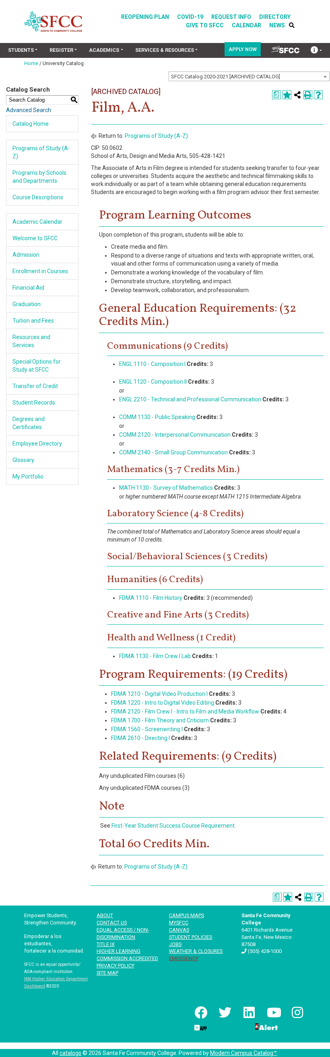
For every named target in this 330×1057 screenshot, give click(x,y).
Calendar (246, 25)
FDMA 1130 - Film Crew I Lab (155, 656)
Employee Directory (37, 443)
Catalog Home (30, 124)
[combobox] (249, 76)
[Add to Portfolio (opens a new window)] (287, 94)
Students (21, 50)
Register (61, 50)
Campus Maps (186, 915)
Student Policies (190, 937)
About (105, 915)
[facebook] (200, 1012)
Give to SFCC (205, 25)
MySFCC (178, 923)
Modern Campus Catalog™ (243, 1053)
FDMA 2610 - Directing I (140, 738)
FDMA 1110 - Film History (150, 598)
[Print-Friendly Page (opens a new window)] (307, 94)
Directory (275, 17)
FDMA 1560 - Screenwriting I (147, 729)
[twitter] (224, 1012)
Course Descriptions (37, 197)
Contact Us (112, 923)
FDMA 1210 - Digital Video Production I (159, 694)
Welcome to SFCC (35, 238)
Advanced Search (28, 110)
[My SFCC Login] (285, 49)
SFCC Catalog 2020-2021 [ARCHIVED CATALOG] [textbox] (225, 77)
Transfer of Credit (35, 386)
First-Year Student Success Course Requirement (173, 825)
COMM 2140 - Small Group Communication (173, 452)
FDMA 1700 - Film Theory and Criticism (160, 720)
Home (31, 63)
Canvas (179, 930)
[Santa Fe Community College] (53, 21)
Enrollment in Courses (40, 271)
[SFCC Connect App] (200, 1026)
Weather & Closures (196, 951)
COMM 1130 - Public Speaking (157, 417)
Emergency (183, 958)
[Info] (316, 51)
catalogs (70, 1053)
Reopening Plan (145, 17)
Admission (25, 254)
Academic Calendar (37, 222)
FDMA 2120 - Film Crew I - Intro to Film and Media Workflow (185, 711)
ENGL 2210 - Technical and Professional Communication (190, 399)
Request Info (231, 17)
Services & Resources (164, 50)
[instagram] (296, 1012)
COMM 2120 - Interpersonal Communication (175, 434)
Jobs (175, 944)
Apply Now (243, 49)
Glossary (23, 460)
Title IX (106, 944)
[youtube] (272, 1012)
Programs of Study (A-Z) (156, 136)
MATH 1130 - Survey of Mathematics (166, 488)
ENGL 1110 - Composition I (152, 364)
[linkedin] (248, 1012)
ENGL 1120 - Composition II (153, 381)
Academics (104, 50)
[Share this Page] (297, 94)
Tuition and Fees (33, 320)
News (277, 25)
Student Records (33, 402)
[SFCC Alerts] (266, 1026)
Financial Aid (28, 287)
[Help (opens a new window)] (318, 94)
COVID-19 (190, 17)
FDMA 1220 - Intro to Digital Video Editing (162, 702)
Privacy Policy (115, 966)
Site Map (107, 973)
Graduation (26, 304)
